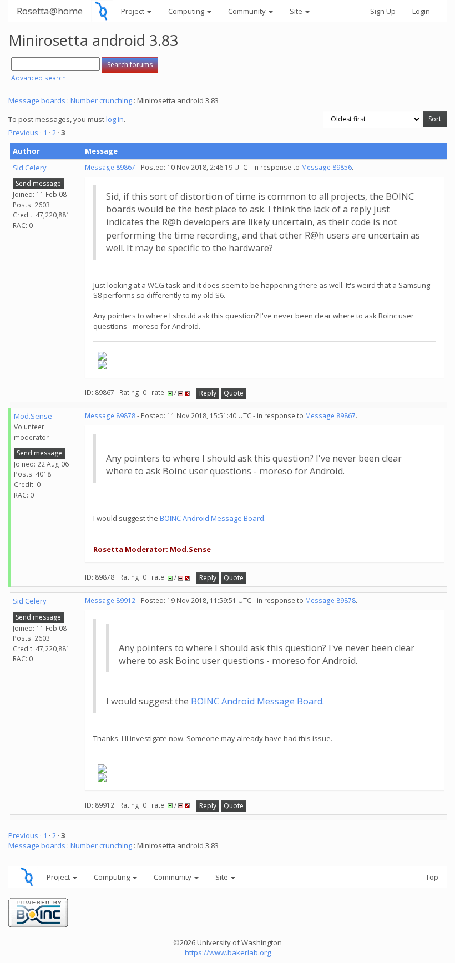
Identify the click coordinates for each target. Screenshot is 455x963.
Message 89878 (110, 415)
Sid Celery (30, 168)
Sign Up (383, 11)
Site (297, 11)
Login (421, 11)
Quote (234, 393)
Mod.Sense (33, 416)
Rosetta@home (50, 10)
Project (133, 11)
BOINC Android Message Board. (213, 518)
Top (432, 877)
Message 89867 (110, 167)
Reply (207, 393)
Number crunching (101, 100)
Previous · (25, 133)
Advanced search (38, 78)
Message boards (36, 100)
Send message (38, 183)
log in (115, 119)
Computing (187, 11)
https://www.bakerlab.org (228, 952)
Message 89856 (326, 167)
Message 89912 (110, 600)
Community (247, 11)
